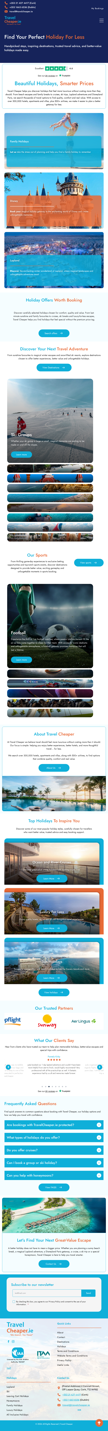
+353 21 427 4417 (19, 3)
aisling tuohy (95, 1056)
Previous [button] (8, 1067)
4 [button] (52, 1086)
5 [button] (55, 1086)
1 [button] (42, 1086)
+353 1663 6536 (18, 7)
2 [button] (45, 1086)
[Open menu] (101, 20)
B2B (79, 1410)
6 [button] (59, 1086)
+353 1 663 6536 (70, 1400)
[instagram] (13, 1341)
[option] (29, 1021)
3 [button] (49, 1086)
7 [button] (62, 1086)
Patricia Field (39, 1056)
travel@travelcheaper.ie (76, 1405)
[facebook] (9, 1341)
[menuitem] (97, 8)
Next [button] (99, 1067)
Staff (9, 1368)
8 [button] (65, 1086)
